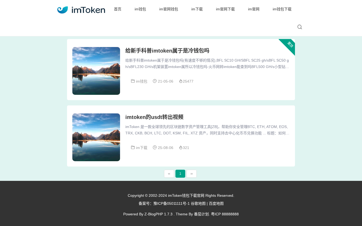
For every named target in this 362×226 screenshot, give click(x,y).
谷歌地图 (198, 203)
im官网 (253, 9)
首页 (117, 9)
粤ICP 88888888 (225, 214)
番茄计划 (201, 214)
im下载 (197, 9)
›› (192, 174)
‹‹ (169, 174)
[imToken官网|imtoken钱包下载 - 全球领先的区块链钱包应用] (80, 9)
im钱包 (140, 9)
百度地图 (216, 203)
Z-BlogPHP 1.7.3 (158, 214)
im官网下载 (225, 9)
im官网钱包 (168, 9)
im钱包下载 (282, 9)
